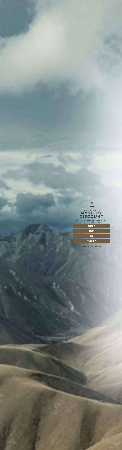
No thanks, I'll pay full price (91, 246)
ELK (91, 236)
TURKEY (91, 241)
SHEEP (91, 226)
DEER (91, 231)
